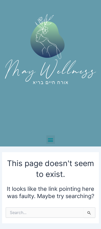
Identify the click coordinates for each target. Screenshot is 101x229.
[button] (50, 139)
